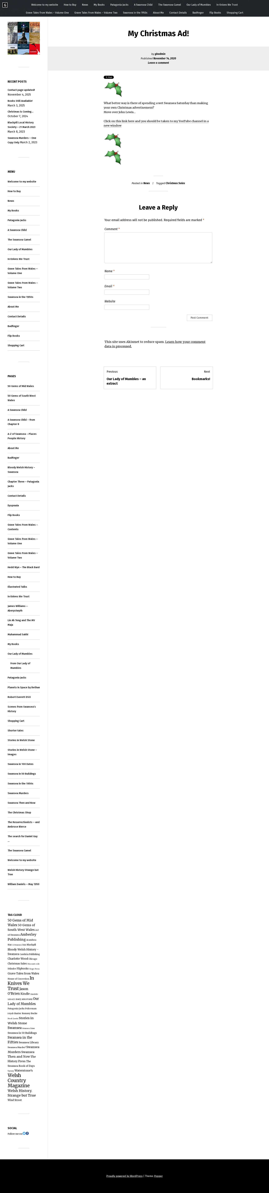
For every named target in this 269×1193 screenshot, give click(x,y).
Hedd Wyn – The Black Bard (24, 567)
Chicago (33, 959)
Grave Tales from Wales (23, 973)
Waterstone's (23, 1070)
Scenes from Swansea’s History (22, 709)
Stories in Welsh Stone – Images (22, 752)
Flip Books (215, 12)
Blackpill (31, 944)
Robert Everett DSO (19, 697)
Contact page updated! (21, 89)
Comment (112, 229)
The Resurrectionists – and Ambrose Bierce (24, 824)
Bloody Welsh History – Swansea (21, 469)
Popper (158, 1176)
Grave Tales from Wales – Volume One (47, 12)
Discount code (33, 964)
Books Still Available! (20, 100)
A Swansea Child (143, 4)
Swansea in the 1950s (135, 12)
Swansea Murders (18, 793)
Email (109, 286)
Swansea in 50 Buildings (22, 773)
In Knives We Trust (227, 4)
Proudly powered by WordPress (124, 1176)
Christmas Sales (175, 183)
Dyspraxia (13, 505)
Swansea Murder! (17, 1047)
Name (109, 271)
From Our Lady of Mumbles (20, 665)
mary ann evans (24, 999)
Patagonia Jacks (119, 4)
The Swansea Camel (169, 4)
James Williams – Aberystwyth (18, 608)
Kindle (25, 993)
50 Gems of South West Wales (22, 398)
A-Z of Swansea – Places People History (22, 436)
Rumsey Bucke (29, 1013)
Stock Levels (13, 1019)
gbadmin (160, 54)
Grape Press (34, 969)
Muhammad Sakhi (18, 634)
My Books (99, 4)
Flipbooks (23, 968)
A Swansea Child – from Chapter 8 (21, 422)
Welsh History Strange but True (23, 872)
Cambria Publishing (30, 954)
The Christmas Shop (19, 812)
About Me (158, 12)
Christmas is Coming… (20, 111)
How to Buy (70, 4)
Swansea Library (29, 1042)
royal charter (14, 1013)
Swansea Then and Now (21, 802)
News (85, 4)
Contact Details (178, 12)
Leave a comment (158, 62)
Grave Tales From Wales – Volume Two (95, 12)
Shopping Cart (235, 12)
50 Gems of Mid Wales (21, 386)
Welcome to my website (44, 4)
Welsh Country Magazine (19, 1080)
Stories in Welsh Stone (21, 740)
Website (109, 301)
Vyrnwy (11, 1071)
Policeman (30, 1008)
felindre (12, 968)
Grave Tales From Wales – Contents (23, 527)
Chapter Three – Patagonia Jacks (23, 484)
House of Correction (18, 979)
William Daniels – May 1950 (23, 884)
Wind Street (15, 1100)
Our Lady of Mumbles (198, 4)
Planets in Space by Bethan (24, 687)
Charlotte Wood (18, 958)
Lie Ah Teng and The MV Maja (21, 622)
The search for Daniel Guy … (23, 838)
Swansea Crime (28, 1028)
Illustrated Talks (17, 586)
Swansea (15, 1028)
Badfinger (198, 12)
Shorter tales (16, 730)
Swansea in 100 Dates (20, 764)
